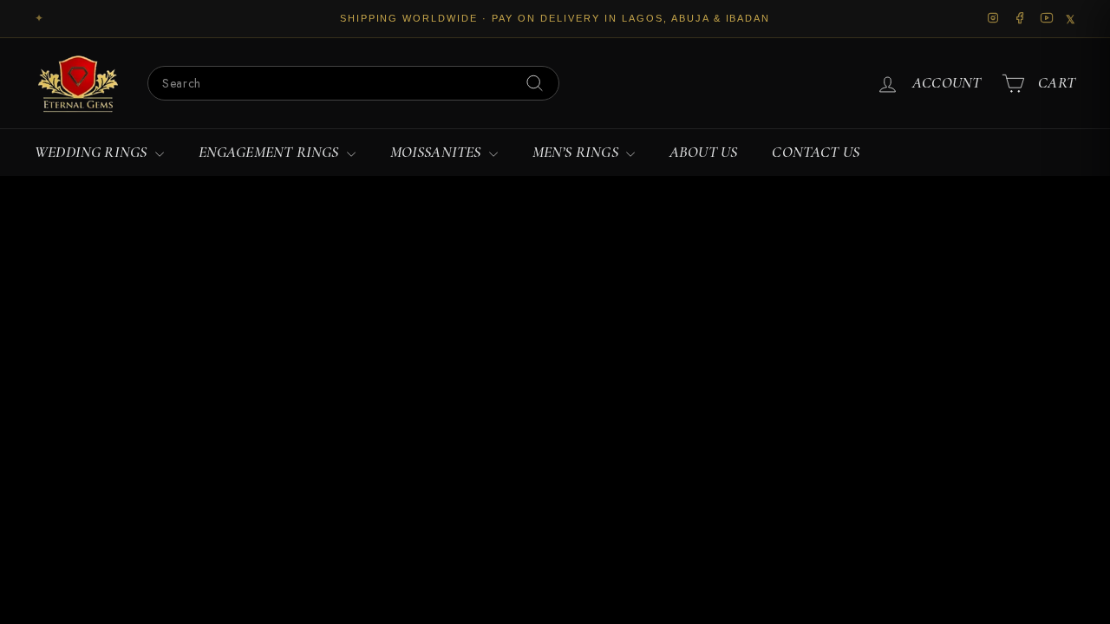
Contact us (815, 151)
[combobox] (353, 83)
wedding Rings (93, 151)
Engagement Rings (271, 151)
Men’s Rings (577, 151)
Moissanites (437, 151)
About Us (703, 151)
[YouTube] (1047, 19)
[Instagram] (993, 19)
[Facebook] (1020, 19)
